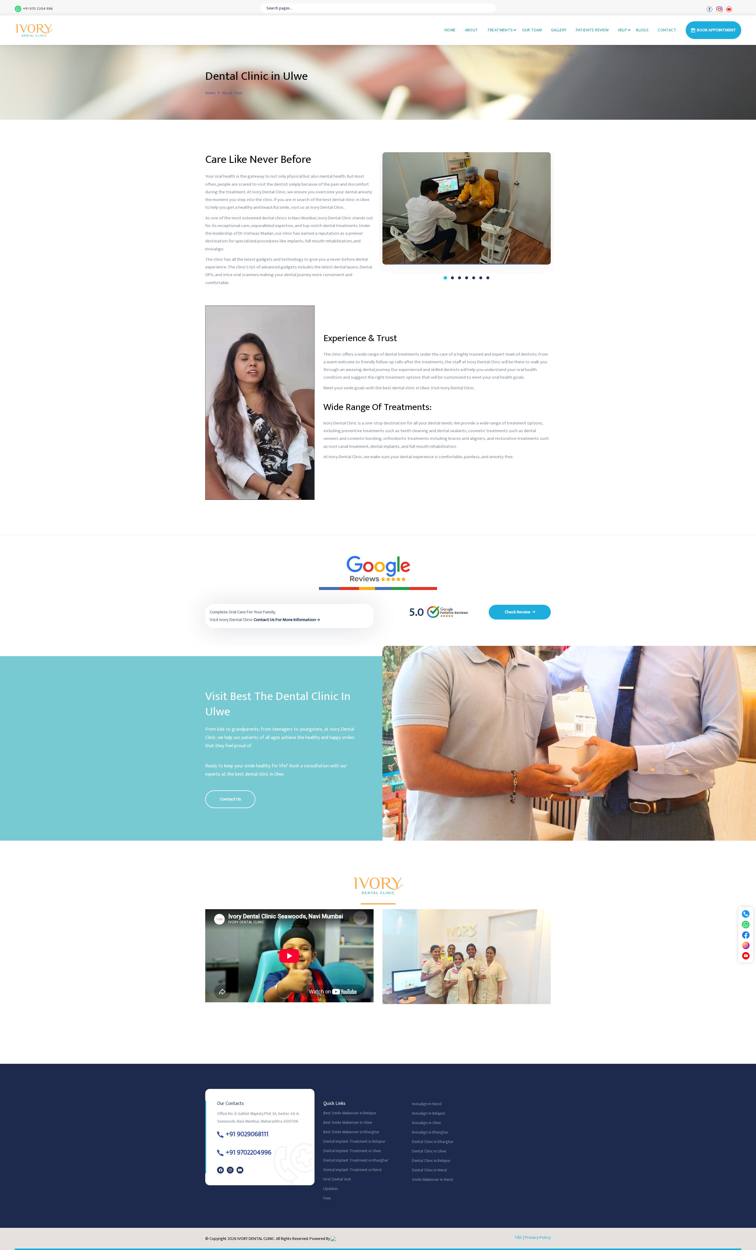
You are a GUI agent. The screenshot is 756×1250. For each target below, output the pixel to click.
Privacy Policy (538, 1237)
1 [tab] (445, 277)
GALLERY (559, 30)
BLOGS (642, 30)
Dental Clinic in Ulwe (429, 1151)
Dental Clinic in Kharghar (433, 1142)
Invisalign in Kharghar (430, 1132)
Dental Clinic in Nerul (429, 1170)
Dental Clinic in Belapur (431, 1160)
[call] (746, 913)
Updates (330, 1189)
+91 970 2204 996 (37, 9)
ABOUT (471, 30)
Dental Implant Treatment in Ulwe (352, 1151)
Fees (327, 1198)
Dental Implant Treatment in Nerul (352, 1170)
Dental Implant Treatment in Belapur (354, 1141)
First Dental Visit (337, 1179)
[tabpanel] (466, 208)
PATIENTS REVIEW (592, 30)
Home (210, 93)
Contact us (230, 799)
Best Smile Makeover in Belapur (350, 1113)
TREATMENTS (500, 30)
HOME (450, 30)
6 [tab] (480, 277)
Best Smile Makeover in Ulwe (347, 1122)
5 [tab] (473, 277)
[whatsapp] (746, 924)
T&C (518, 1237)
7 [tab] (487, 277)
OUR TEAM (532, 30)
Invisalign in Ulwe (426, 1123)
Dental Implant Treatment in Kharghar (355, 1160)
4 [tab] (466, 277)
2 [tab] (452, 277)
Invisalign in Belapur (428, 1113)
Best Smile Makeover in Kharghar (351, 1132)
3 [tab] (459, 277)
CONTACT (667, 30)
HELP (622, 30)
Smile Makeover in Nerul (432, 1179)
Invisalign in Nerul (426, 1104)
